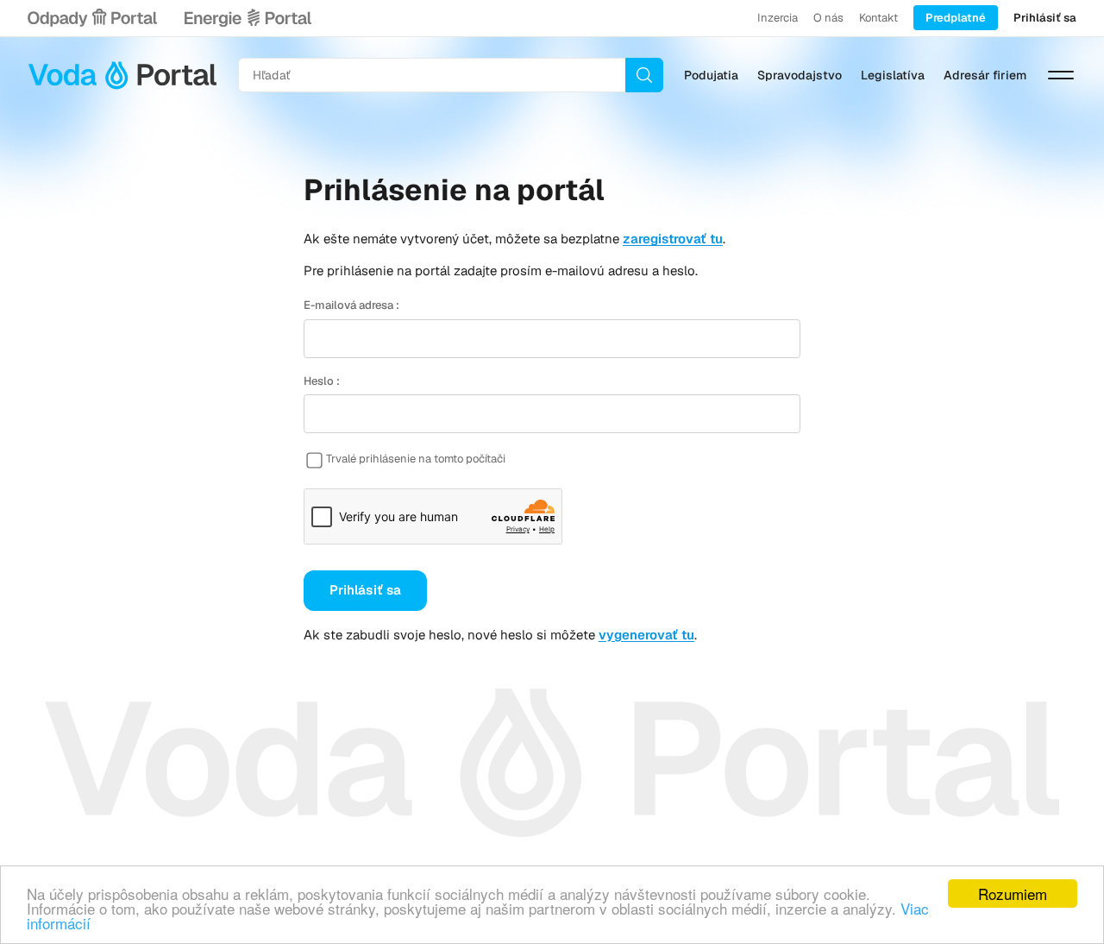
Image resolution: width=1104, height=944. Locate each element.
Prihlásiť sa (1044, 17)
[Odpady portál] (92, 18)
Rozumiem (1012, 893)
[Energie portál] (247, 18)
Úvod (122, 75)
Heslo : (322, 381)
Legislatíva (893, 75)
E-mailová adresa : (351, 305)
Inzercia (777, 17)
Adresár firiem (985, 75)
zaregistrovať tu (673, 238)
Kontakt (878, 17)
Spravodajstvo (799, 75)
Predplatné (955, 17)
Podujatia (711, 75)
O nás (828, 17)
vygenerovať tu (646, 634)
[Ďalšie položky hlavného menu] (1060, 75)
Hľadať (644, 75)
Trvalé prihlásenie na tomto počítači (415, 458)
